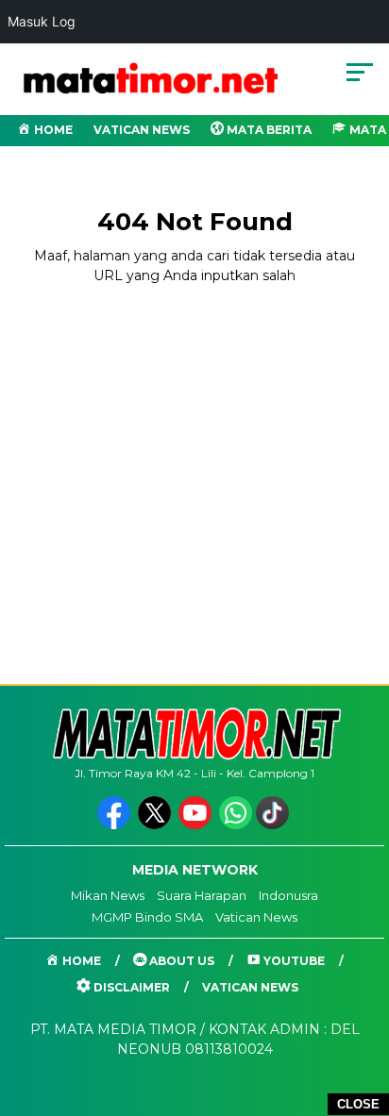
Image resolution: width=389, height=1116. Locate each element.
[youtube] (196, 825)
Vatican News (141, 130)
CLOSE (358, 1104)
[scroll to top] (362, 1006)
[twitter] (156, 825)
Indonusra (288, 895)
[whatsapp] (235, 825)
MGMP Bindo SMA (147, 916)
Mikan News (107, 895)
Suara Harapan (201, 895)
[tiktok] (274, 825)
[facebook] (115, 825)
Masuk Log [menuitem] (42, 21)
